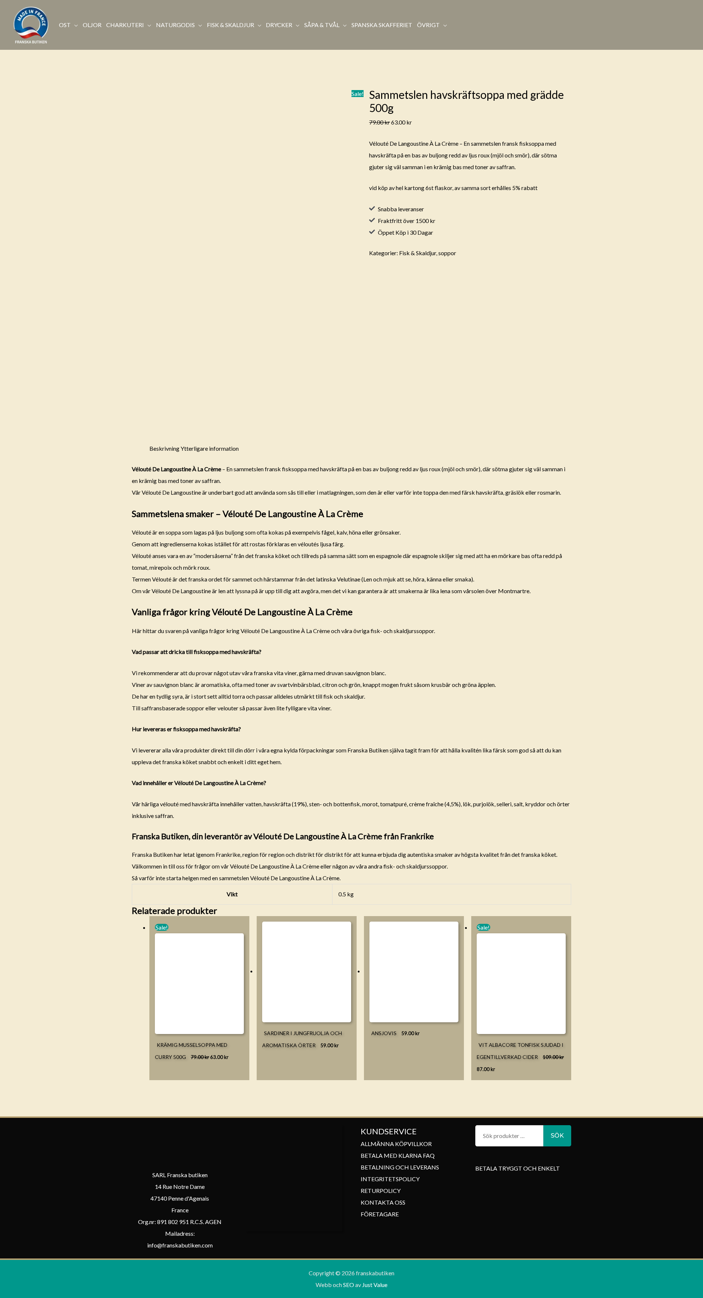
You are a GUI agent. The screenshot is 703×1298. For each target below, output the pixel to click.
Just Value (374, 1284)
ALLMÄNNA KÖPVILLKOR (396, 1143)
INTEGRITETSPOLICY (390, 1178)
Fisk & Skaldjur (417, 252)
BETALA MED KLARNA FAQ (398, 1155)
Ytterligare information (210, 448)
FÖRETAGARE (380, 1213)
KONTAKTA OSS (383, 1202)
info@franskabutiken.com (180, 1245)
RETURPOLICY (381, 1190)
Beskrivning (164, 448)
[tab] (164, 448)
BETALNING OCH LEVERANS (400, 1167)
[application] (74, 24)
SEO (348, 1284)
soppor (447, 252)
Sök (557, 1135)
